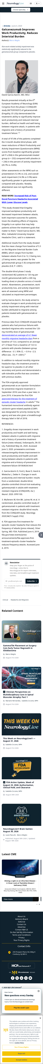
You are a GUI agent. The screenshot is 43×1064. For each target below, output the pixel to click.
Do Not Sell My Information (21, 932)
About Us (21, 916)
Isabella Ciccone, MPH (30, 701)
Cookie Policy (19, 1043)
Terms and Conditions (21, 935)
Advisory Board (21, 919)
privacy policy (11, 588)
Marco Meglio (11, 654)
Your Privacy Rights (22, 940)
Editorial (21, 922)
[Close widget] (38, 991)
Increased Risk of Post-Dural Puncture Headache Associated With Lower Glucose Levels (20, 199)
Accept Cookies (21, 1060)
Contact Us (21, 924)
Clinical (5, 600)
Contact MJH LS (21, 929)
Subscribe (31, 581)
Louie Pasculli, (11, 835)
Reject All (21, 1054)
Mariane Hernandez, (13, 701)
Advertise (21, 927)
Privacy (21, 937)
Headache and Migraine (20, 600)
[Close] (40, 1018)
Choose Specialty (19, 10)
